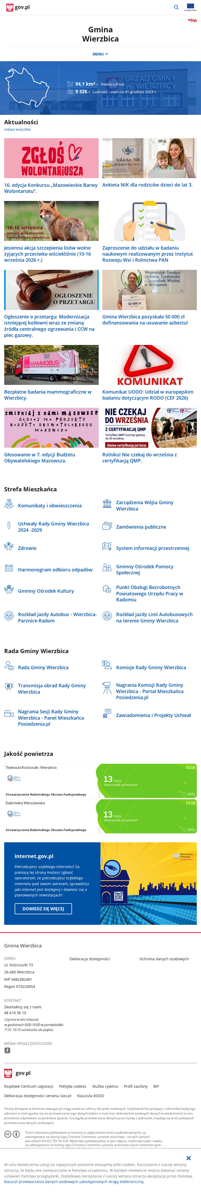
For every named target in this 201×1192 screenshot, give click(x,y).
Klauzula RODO (90, 1095)
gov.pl (23, 1073)
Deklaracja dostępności (90, 958)
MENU (98, 53)
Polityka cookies (72, 1086)
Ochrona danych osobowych (164, 958)
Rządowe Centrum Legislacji (28, 1086)
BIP (156, 1086)
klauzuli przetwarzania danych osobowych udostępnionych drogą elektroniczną (73, 1181)
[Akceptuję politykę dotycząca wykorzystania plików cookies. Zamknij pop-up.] (188, 1158)
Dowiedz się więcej (43, 909)
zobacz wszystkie (17, 129)
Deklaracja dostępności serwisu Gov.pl (37, 1095)
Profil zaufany (136, 1086)
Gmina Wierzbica (100, 34)
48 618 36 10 (15, 1012)
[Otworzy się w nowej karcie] (7, 1050)
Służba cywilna (105, 1086)
